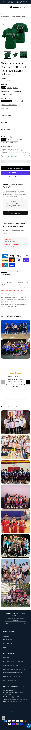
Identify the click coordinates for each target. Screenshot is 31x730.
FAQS (4, 647)
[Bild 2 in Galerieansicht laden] (15, 54)
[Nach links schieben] (2, 55)
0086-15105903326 (9, 246)
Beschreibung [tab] (6, 274)
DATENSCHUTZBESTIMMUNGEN (12, 673)
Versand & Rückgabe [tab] (14, 271)
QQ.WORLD (13, 726)
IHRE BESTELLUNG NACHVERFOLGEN (14, 669)
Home (2, 13)
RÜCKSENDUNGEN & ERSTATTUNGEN (14, 661)
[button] (2, 7)
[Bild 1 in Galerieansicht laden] (7, 54)
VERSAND (6, 658)
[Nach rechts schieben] (29, 55)
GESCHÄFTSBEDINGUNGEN (11, 665)
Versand (2, 80)
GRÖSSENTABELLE (8, 643)
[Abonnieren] (24, 623)
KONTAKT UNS (7, 640)
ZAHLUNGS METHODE (9, 680)
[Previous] (3, 382)
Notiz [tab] (4, 271)
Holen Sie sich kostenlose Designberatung (15, 212)
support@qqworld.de (10, 241)
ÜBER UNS (6, 636)
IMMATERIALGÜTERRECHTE (11, 676)
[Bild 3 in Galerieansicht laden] (23, 54)
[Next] (28, 382)
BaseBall (8, 13)
